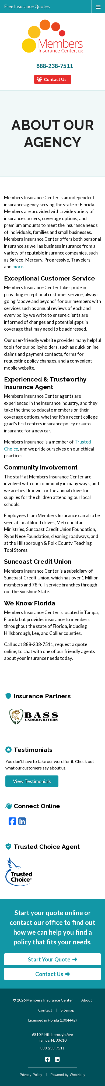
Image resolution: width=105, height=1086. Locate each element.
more (17, 266)
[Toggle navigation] (98, 6)
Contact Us (54, 79)
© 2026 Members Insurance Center (43, 1000)
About (86, 1000)
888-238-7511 (54, 65)
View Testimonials (32, 781)
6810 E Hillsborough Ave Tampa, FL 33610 (52, 1037)
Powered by (67, 1074)
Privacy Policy (31, 1074)
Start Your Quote (49, 959)
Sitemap (67, 1010)
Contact (45, 1010)
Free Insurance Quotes (27, 6)
